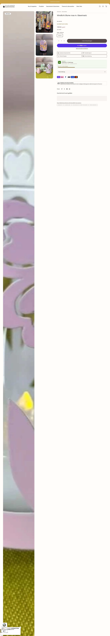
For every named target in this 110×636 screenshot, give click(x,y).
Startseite (59, 11)
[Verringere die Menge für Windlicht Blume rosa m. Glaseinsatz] (58, 41)
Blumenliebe (64, 11)
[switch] (4, 631)
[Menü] (6, 623)
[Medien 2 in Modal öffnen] (44, 22)
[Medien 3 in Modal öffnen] (44, 45)
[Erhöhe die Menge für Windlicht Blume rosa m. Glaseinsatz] (64, 41)
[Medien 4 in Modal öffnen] (44, 67)
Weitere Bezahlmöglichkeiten (82, 48)
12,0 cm (59, 35)
